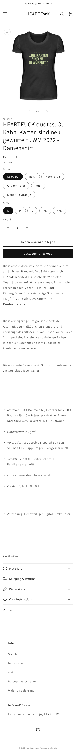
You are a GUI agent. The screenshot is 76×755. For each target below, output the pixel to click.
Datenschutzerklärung (22, 681)
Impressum (15, 663)
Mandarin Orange (19, 195)
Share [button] (11, 610)
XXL (59, 210)
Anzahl (7, 219)
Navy (32, 176)
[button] (5, 14)
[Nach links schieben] (29, 111)
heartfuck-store (32, 748)
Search (12, 654)
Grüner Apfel (16, 185)
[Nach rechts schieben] (47, 111)
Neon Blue (53, 176)
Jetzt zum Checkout (38, 253)
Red (38, 185)
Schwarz (13, 176)
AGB (11, 672)
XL (45, 210)
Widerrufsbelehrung (21, 690)
